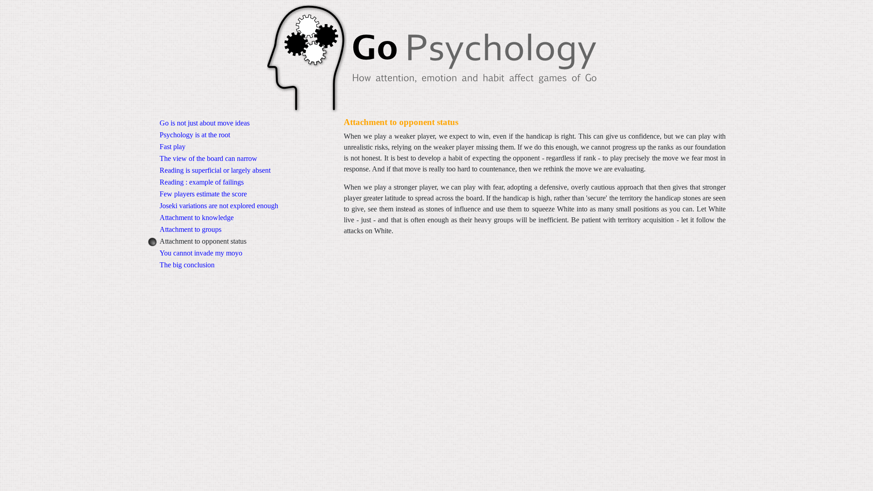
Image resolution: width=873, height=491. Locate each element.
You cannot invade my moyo (201, 253)
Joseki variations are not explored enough (219, 206)
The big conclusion (187, 265)
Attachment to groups (190, 229)
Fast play (173, 146)
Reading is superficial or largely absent (215, 170)
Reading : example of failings (202, 182)
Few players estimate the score (203, 194)
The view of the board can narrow (208, 158)
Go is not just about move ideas (205, 123)
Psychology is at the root (195, 135)
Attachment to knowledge (197, 217)
